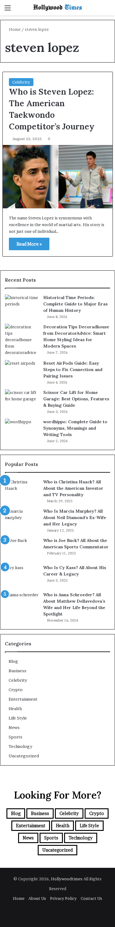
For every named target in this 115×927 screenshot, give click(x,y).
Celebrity (21, 82)
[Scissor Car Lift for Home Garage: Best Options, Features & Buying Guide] (22, 400)
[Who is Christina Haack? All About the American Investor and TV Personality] (22, 490)
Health (15, 708)
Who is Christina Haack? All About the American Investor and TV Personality (73, 488)
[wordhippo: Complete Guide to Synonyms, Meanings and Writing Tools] (22, 430)
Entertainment (23, 699)
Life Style (18, 718)
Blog (13, 661)
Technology (20, 746)
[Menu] (8, 10)
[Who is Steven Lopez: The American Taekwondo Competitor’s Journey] (58, 176)
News (14, 727)
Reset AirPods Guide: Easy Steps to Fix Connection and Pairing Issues (72, 369)
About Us (37, 898)
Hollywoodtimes (67, 878)
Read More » (29, 244)
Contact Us (91, 898)
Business (17, 670)
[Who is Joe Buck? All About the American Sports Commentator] (22, 548)
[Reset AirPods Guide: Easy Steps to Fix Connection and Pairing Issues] (22, 371)
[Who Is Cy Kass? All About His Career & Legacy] (22, 575)
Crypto (16, 689)
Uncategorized (24, 755)
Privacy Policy (63, 898)
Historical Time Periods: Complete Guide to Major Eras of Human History (75, 304)
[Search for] (107, 10)
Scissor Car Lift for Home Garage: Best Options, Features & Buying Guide (76, 399)
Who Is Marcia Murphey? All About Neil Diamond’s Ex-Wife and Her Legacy (74, 517)
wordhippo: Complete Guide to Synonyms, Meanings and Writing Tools (75, 428)
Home (14, 29)
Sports (15, 736)
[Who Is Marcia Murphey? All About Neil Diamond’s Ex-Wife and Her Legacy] (22, 519)
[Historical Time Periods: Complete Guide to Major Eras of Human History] (22, 305)
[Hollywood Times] (57, 7)
